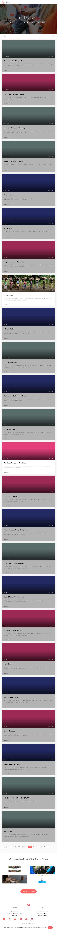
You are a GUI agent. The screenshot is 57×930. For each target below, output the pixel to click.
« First (4, 847)
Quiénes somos (14, 911)
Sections (4, 36)
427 (26, 847)
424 (15, 847)
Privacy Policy (44, 927)
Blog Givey (14, 915)
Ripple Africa (8, 295)
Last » (4, 849)
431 (41, 847)
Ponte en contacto (42, 915)
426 (23, 847)
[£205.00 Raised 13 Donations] (28, 443)
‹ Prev (8, 847)
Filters (53, 36)
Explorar (8, 2)
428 (30, 847)
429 (33, 847)
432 (44, 847)
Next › (51, 847)
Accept (50, 927)
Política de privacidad (42, 913)
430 (37, 847)
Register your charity (28, 891)
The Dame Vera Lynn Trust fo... (15, 463)
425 (19, 847)
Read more (6, 304)
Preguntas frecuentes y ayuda (14, 913)
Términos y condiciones (42, 911)
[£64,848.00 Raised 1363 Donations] (28, 275)
